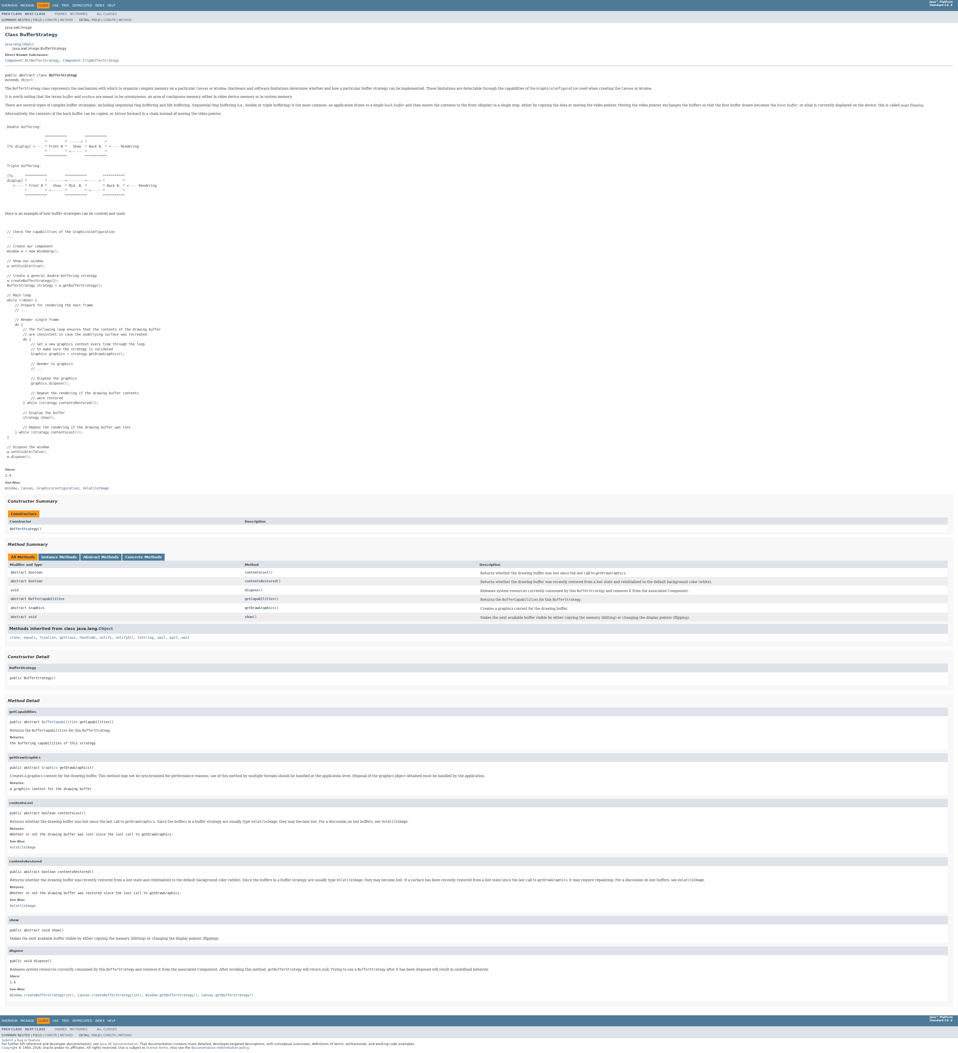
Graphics (36, 608)
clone (15, 637)
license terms (157, 1048)
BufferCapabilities (46, 599)
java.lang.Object (19, 44)
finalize (48, 637)
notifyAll (124, 637)
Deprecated (82, 5)
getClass (68, 637)
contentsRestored (261, 581)
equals (30, 637)
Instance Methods (59, 557)
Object (27, 80)
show (249, 617)
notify (106, 637)
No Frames (79, 14)
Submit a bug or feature (21, 1040)
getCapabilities (260, 599)
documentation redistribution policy (219, 1048)
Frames (61, 14)
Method (66, 20)
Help (111, 5)
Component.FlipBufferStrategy (91, 60)
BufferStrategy (24, 529)
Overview (9, 5)
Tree (65, 5)
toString (145, 637)
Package (27, 5)
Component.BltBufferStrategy (32, 60)
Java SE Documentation (119, 1044)
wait (161, 637)
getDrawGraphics (260, 608)
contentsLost (257, 572)
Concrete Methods (143, 557)
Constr (51, 20)
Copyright (9, 1048)
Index (100, 5)
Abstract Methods (101, 557)
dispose (252, 590)
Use (55, 5)
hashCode (88, 637)
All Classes (107, 14)
